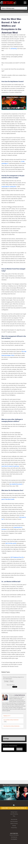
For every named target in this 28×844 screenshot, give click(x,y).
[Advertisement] (14, 766)
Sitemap (14, 825)
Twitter (5, 721)
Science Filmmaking (14, 835)
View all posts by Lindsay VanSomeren (11, 726)
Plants (11, 681)
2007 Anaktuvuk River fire (17, 557)
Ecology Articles (11, 11)
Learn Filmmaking (14, 814)
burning (14, 48)
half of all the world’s (11, 543)
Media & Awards (14, 823)
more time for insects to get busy (10, 466)
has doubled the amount (16, 484)
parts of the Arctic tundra (7, 499)
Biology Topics (14, 812)
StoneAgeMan (14, 839)
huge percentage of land (7, 355)
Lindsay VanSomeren (19, 695)
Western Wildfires (20, 11)
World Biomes (14, 837)
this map (24, 351)
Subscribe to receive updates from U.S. (14, 808)
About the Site (14, 819)
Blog (14, 816)
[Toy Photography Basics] (8, 793)
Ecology (6, 11)
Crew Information (14, 821)
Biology (2, 11)
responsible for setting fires (8, 186)
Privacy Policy (14, 827)
